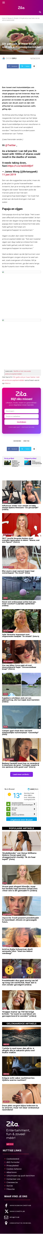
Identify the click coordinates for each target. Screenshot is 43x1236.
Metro (7, 383)
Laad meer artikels (21, 774)
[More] (34, 66)
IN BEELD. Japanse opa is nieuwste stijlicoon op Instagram (16, 463)
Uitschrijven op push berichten (21, 1175)
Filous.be (11, 1189)
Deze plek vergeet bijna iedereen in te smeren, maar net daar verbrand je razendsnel (20, 1107)
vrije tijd (26, 441)
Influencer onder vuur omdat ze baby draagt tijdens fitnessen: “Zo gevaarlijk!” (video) (20, 507)
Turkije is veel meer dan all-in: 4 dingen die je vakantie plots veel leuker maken (18, 1050)
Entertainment (8, 534)
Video (5, 598)
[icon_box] (17, 1205)
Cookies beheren (14, 1169)
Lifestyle (16, 18)
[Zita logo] (21, 7)
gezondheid (17, 441)
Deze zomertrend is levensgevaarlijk (37, 462)
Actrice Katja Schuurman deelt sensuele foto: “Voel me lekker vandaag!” (17, 951)
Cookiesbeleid (13, 1159)
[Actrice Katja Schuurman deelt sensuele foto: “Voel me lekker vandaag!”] (21, 937)
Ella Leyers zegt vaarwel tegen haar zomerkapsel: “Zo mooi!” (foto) (18, 572)
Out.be (10, 1185)
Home (4, 18)
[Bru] (4, 58)
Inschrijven (21, 422)
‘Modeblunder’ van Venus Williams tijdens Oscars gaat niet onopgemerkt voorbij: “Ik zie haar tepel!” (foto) (19, 856)
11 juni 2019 (9, 174)
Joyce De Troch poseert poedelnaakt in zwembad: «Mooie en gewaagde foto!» (20, 920)
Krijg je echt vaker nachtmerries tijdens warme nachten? (18, 1079)
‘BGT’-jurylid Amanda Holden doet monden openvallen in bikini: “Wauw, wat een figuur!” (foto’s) (20, 540)
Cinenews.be (12, 1182)
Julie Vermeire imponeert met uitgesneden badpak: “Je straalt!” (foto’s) (20, 635)
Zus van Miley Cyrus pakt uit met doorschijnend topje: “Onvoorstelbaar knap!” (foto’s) (19, 667)
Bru (14, 58)
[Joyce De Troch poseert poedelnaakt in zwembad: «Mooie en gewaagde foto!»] (21, 906)
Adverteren (12, 1172)
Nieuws (10, 18)
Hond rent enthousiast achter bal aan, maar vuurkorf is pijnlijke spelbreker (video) (19, 604)
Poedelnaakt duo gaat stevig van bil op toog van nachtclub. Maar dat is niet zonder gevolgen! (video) (20, 982)
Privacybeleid (12, 1165)
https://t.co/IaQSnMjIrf (20, 165)
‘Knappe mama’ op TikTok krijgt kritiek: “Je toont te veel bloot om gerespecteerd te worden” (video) (19, 1014)
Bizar (5, 501)
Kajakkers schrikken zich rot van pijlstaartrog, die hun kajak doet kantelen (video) (20, 700)
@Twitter (10, 145)
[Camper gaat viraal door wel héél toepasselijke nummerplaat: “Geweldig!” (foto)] (21, 717)
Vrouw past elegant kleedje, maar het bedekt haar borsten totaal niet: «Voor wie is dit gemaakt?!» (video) (20, 888)
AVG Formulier (13, 1162)
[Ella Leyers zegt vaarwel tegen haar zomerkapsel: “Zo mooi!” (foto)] (21, 557)
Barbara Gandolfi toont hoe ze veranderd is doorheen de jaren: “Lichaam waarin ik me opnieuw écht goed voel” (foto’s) (20, 765)
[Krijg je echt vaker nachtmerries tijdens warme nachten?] (21, 1066)
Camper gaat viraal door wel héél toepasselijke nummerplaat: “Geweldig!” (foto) (20, 732)
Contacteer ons (13, 1179)
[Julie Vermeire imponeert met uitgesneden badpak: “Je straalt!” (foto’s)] (21, 621)
